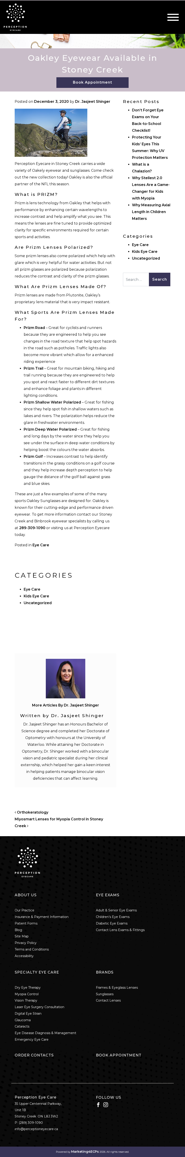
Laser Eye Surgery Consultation (39, 1007)
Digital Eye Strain (28, 1013)
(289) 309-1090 (31, 1123)
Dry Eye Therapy (28, 988)
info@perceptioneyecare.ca (36, 1129)
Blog (18, 930)
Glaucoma (23, 1020)
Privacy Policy (26, 943)
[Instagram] (105, 1104)
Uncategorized (38, 603)
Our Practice (24, 910)
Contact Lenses (108, 1000)
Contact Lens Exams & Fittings (120, 930)
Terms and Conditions (32, 949)
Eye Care (40, 545)
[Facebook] (98, 1104)
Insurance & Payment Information (42, 917)
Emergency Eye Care (32, 1039)
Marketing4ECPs (85, 1152)
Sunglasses (104, 994)
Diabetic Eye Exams (111, 923)
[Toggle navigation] (173, 17)
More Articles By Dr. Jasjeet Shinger (65, 705)
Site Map (22, 936)
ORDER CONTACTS (34, 1055)
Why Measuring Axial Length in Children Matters (151, 212)
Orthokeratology (32, 812)
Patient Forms (26, 923)
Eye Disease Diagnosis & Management (45, 1033)
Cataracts (22, 1026)
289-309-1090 (32, 528)
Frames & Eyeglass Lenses (117, 988)
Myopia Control (27, 994)
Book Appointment (92, 82)
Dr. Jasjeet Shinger (92, 101)
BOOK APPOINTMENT (118, 1055)
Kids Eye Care (36, 596)
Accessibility (24, 956)
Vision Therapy (26, 1000)
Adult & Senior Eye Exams (116, 910)
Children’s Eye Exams (113, 917)
